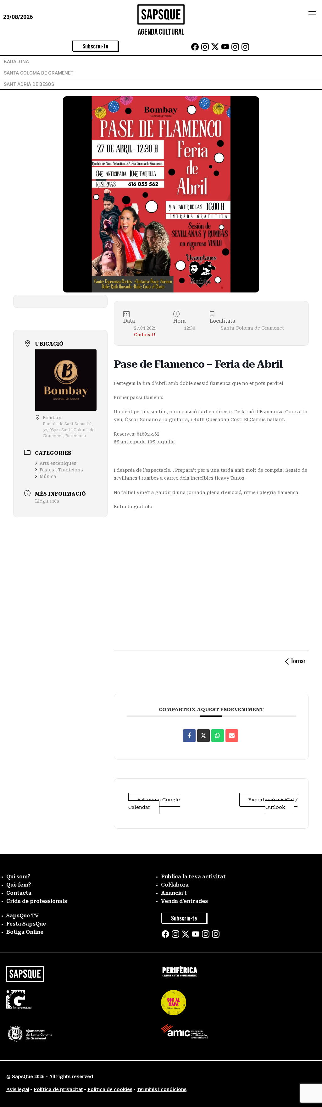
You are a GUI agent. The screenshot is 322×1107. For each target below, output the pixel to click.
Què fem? (18, 885)
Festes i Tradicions (61, 469)
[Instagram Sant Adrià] (245, 49)
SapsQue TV (22, 916)
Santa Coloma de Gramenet (38, 73)
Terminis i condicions (161, 1089)
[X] (215, 49)
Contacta (18, 893)
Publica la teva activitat (193, 877)
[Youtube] (225, 49)
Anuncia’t (174, 893)
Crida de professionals (36, 901)
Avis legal (17, 1089)
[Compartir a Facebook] (189, 735)
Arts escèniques (58, 463)
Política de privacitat (58, 1089)
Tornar (298, 661)
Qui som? (18, 877)
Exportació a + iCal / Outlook (272, 803)
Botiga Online (24, 932)
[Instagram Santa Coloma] (235, 49)
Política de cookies (109, 1089)
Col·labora (175, 885)
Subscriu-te (95, 46)
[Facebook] (195, 49)
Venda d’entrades (184, 901)
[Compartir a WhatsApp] (217, 735)
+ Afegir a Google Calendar (154, 803)
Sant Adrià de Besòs (29, 84)
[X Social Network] (203, 735)
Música (48, 476)
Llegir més (47, 500)
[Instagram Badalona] (205, 49)
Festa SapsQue (26, 924)
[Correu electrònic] (231, 735)
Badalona (16, 61)
